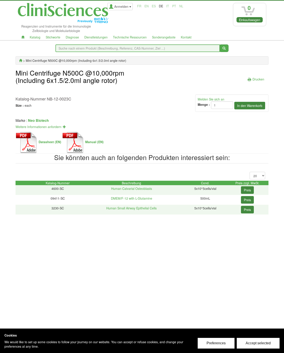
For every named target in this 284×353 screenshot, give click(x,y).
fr (139, 6)
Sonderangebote (164, 37)
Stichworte (53, 37)
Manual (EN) (94, 142)
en (146, 6)
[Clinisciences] (20, 60)
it (167, 6)
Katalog (35, 37)
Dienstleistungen (96, 37)
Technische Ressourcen (130, 37)
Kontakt (186, 37)
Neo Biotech (38, 120)
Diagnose (72, 37)
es (154, 6)
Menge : (204, 104)
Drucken (258, 79)
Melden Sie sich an (211, 99)
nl (181, 6)
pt (174, 6)
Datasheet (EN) (50, 142)
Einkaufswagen (249, 20)
